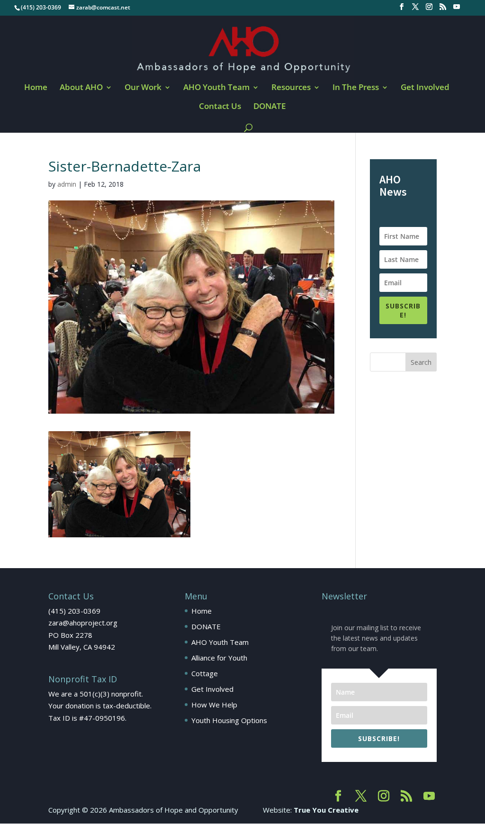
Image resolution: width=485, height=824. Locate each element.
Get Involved (425, 88)
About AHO (81, 88)
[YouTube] (456, 9)
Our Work (143, 88)
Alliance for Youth (219, 657)
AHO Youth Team (216, 88)
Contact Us (220, 107)
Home (35, 88)
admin (66, 184)
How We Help (214, 704)
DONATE (269, 107)
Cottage (204, 673)
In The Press (355, 88)
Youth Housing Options (229, 720)
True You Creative (326, 810)
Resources (291, 88)
